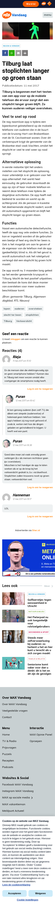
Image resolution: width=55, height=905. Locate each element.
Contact (7, 717)
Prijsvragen (9, 747)
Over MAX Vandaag (14, 704)
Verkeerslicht (24, 321)
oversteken (35, 308)
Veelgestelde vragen (14, 710)
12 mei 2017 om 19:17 (22, 499)
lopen (7, 308)
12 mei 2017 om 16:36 (22, 445)
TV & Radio (9, 741)
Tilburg (8, 321)
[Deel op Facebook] (5, 53)
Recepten (8, 760)
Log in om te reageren (40, 388)
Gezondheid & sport (38, 632)
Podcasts (7, 767)
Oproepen (36, 741)
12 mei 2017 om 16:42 (25, 400)
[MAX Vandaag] (14, 15)
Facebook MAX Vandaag (17, 784)
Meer (47, 585)
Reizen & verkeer (11, 46)
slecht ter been (12, 314)
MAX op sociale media (16, 797)
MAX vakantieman (13, 804)
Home (6, 734)
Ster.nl (36, 530)
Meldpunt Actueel (13, 810)
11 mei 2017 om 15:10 (22, 361)
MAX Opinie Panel (41, 734)
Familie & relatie (36, 659)
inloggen (16, 339)
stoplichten (32, 314)
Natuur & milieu (36, 611)
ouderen (19, 308)
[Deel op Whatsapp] (12, 53)
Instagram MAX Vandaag (18, 791)
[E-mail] (18, 53)
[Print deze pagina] (25, 53)
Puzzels (7, 754)
